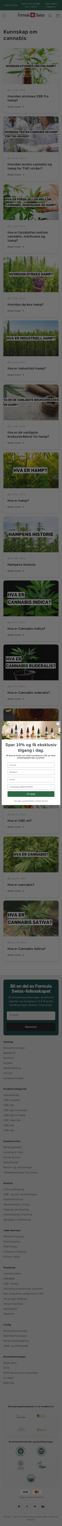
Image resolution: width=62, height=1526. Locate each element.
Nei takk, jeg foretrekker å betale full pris (31, 801)
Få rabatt (31, 794)
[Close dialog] (57, 723)
